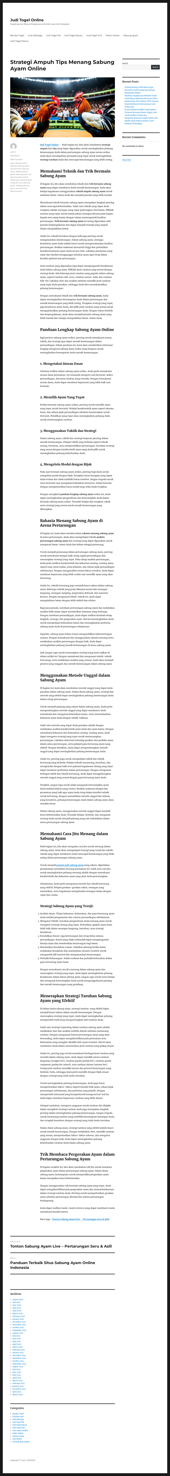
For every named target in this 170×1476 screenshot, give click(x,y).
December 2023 (19, 1389)
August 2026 (17, 1299)
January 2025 (18, 1353)
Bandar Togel (17, 35)
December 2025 (19, 1322)
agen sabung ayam (18, 163)
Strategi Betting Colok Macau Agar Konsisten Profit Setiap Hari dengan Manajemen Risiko (140, 90)
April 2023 (16, 1392)
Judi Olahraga (35, 35)
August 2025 (17, 1333)
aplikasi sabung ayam (19, 166)
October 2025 (18, 1327)
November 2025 (19, 1325)
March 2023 (17, 1394)
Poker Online (113, 35)
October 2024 (18, 1361)
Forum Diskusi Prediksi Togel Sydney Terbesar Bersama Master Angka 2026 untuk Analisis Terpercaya (141, 112)
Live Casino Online (20, 1430)
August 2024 (17, 1367)
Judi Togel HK (53, 35)
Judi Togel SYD (94, 35)
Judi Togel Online (27, 20)
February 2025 (18, 1350)
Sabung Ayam (130, 35)
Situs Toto (126, 160)
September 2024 (19, 1364)
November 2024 (19, 1358)
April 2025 (16, 1344)
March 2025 (17, 1347)
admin (13, 152)
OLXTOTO (31, 1460)
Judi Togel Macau (73, 35)
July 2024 (16, 1369)
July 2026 (16, 1302)
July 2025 (16, 1336)
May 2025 (16, 1341)
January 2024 (18, 1386)
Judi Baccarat (18, 1416)
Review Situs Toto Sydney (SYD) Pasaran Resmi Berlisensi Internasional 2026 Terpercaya (142, 104)
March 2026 (17, 1313)
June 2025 (16, 1339)
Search (125, 63)
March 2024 (17, 1380)
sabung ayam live (23, 174)
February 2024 (18, 1383)
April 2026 (16, 1311)
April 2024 (16, 1378)
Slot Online (17, 1439)
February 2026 (18, 1316)
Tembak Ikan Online (21, 1442)
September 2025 (19, 1330)
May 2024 (16, 1375)
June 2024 (16, 1372)
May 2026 (16, 1308)
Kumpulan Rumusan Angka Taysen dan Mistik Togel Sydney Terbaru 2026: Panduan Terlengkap (141, 121)
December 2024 (19, 1355)
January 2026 (18, 1319)
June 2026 (16, 1305)
